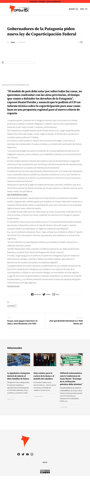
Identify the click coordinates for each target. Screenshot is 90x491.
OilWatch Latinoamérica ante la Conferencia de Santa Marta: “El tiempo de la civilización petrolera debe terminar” (71, 379)
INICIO (45, 462)
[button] (83, 9)
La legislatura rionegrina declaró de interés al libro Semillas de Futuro (18, 376)
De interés (12, 305)
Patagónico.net (13, 286)
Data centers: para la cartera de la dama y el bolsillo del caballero (44, 376)
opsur (13, 42)
